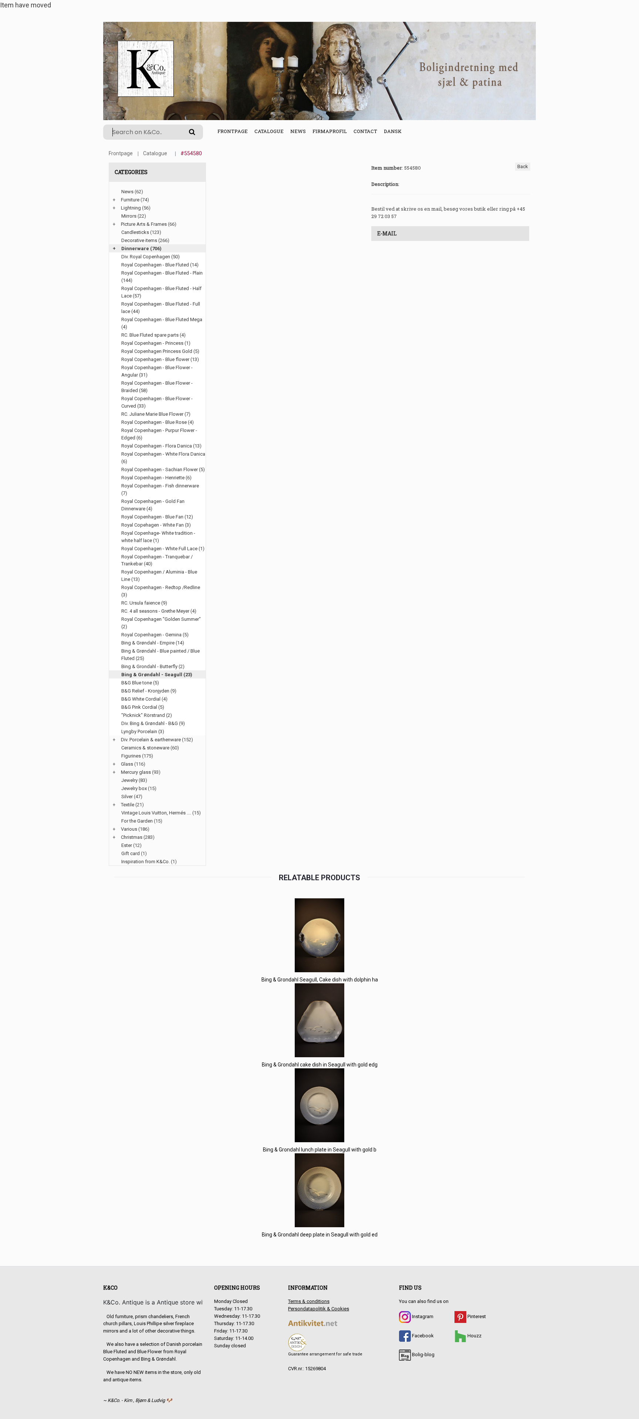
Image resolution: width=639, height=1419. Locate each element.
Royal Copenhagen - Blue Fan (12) (157, 517)
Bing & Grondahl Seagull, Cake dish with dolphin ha (319, 980)
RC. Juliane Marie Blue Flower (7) (155, 414)
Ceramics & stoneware (145, 748)
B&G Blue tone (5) (140, 682)
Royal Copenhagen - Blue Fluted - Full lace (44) (160, 307)
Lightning (131, 208)
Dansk (393, 131)
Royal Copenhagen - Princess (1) (155, 343)
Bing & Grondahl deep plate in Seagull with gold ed (320, 1235)
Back (522, 166)
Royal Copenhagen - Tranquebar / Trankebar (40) (157, 560)
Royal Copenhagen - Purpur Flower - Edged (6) (159, 434)
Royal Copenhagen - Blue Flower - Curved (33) (157, 402)
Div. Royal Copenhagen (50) (150, 256)
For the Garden (137, 821)
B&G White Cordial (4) (144, 699)
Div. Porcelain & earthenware (151, 739)
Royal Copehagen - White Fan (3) (156, 525)
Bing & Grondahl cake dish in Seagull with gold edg (320, 1065)
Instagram (422, 1316)
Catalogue (269, 131)
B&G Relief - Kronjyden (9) (148, 691)
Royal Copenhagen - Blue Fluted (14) (160, 265)
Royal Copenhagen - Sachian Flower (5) (163, 469)
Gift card (130, 853)
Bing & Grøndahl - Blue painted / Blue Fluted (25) (160, 654)
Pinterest (476, 1316)
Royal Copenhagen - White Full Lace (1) (162, 548)
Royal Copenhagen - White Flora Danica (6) (163, 457)
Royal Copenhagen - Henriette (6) (156, 477)
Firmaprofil (329, 131)
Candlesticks (135, 232)
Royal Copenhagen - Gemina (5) (155, 634)
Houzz (473, 1335)
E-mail (387, 233)
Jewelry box (134, 788)
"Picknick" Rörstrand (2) (146, 715)
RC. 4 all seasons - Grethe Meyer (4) (158, 611)
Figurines (131, 756)
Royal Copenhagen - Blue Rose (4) (157, 422)
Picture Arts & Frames (144, 224)
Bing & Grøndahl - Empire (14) (152, 643)
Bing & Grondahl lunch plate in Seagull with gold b (319, 1150)
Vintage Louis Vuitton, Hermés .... (156, 813)
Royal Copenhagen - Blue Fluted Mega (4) (161, 323)
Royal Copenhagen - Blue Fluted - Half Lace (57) (161, 292)
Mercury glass (136, 772)
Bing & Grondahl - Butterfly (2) (153, 666)
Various (129, 829)
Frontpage (232, 131)
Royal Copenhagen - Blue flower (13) (160, 359)
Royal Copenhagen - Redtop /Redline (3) (160, 591)
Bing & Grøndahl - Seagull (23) (156, 674)
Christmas (131, 837)
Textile (127, 804)
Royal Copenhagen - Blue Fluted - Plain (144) (162, 276)
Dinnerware (135, 248)
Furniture (130, 200)
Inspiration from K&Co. (145, 861)
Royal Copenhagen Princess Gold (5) (160, 351)
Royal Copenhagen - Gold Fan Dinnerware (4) (153, 504)
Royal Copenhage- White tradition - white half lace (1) (158, 536)
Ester (126, 845)
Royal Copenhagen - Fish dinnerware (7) (160, 489)
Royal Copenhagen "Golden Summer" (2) (161, 622)
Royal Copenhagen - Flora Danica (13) (161, 446)
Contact (365, 131)
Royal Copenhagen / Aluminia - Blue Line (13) (159, 575)
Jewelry (129, 780)
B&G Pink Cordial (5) (142, 707)
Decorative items (139, 240)
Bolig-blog (423, 1354)
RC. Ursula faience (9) (144, 603)
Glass (127, 764)
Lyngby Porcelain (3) (142, 731)
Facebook (422, 1335)
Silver (127, 796)
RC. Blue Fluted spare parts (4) (153, 335)
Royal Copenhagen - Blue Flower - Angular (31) (157, 371)
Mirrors (128, 216)
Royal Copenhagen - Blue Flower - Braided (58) (157, 386)
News (298, 131)
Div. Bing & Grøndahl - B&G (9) (153, 723)
